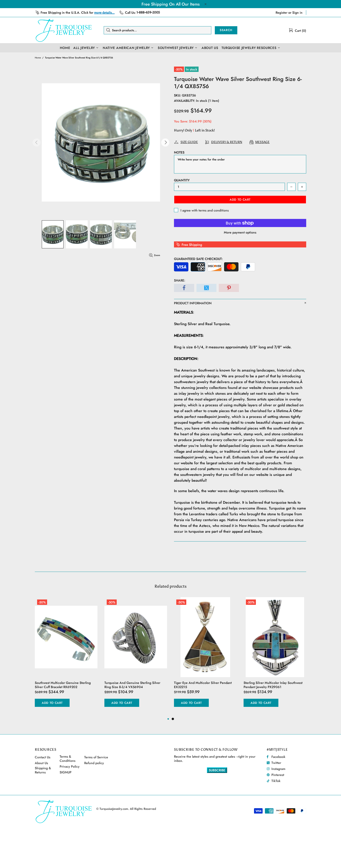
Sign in (297, 12)
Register (281, 12)
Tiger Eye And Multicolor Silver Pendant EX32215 (203, 685)
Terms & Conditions (67, 758)
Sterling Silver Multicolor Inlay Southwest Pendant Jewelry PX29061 (273, 685)
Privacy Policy (70, 766)
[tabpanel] (205, 656)
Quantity (182, 180)
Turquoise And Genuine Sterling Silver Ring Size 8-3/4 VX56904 (132, 685)
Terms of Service (96, 757)
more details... (104, 13)
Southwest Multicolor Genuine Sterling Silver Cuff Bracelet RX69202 (63, 685)
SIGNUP (65, 772)
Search (226, 30)
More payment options (240, 232)
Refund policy (94, 763)
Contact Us (42, 757)
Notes (179, 152)
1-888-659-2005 (148, 12)
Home (38, 57)
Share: (179, 280)
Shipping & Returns (43, 770)
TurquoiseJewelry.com (64, 30)
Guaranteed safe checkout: (198, 259)
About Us (41, 763)
